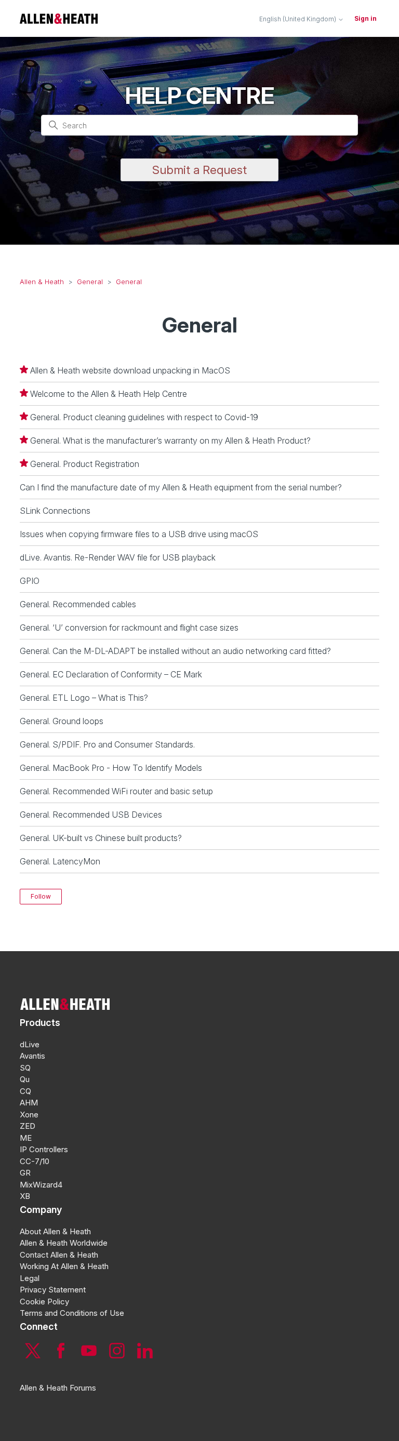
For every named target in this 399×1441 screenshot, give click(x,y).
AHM (29, 1103)
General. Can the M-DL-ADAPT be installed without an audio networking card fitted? (175, 651)
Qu (25, 1079)
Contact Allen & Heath (59, 1255)
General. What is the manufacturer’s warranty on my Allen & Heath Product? (170, 440)
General (90, 281)
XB (25, 1196)
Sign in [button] (365, 18)
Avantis (32, 1056)
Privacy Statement (53, 1290)
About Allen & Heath (55, 1231)
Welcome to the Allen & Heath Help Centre (108, 394)
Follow (41, 896)
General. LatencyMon (60, 861)
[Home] (59, 18)
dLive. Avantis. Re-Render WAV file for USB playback (118, 557)
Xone (29, 1114)
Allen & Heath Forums (58, 1388)
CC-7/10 (34, 1161)
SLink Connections (55, 510)
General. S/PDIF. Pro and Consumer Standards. (107, 744)
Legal (29, 1278)
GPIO (29, 581)
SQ (25, 1068)
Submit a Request (199, 170)
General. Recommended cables (78, 604)
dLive (29, 1044)
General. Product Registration (84, 464)
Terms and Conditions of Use (72, 1313)
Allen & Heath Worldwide (64, 1243)
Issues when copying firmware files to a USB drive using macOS (139, 534)
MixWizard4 (41, 1185)
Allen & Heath (42, 281)
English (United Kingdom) (298, 19)
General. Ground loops (61, 721)
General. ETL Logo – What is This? (84, 697)
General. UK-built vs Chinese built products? (101, 838)
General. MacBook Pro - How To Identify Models (111, 768)
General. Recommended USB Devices (91, 814)
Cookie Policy (44, 1301)
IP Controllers (44, 1149)
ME (26, 1138)
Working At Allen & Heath (64, 1266)
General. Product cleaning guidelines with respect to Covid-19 (144, 417)
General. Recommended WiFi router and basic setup (116, 791)
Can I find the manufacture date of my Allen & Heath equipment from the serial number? (181, 487)
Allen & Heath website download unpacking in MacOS (130, 370)
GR (25, 1173)
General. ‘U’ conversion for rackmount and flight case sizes (129, 627)
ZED (27, 1126)
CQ (25, 1091)
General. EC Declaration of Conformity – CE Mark (111, 674)
